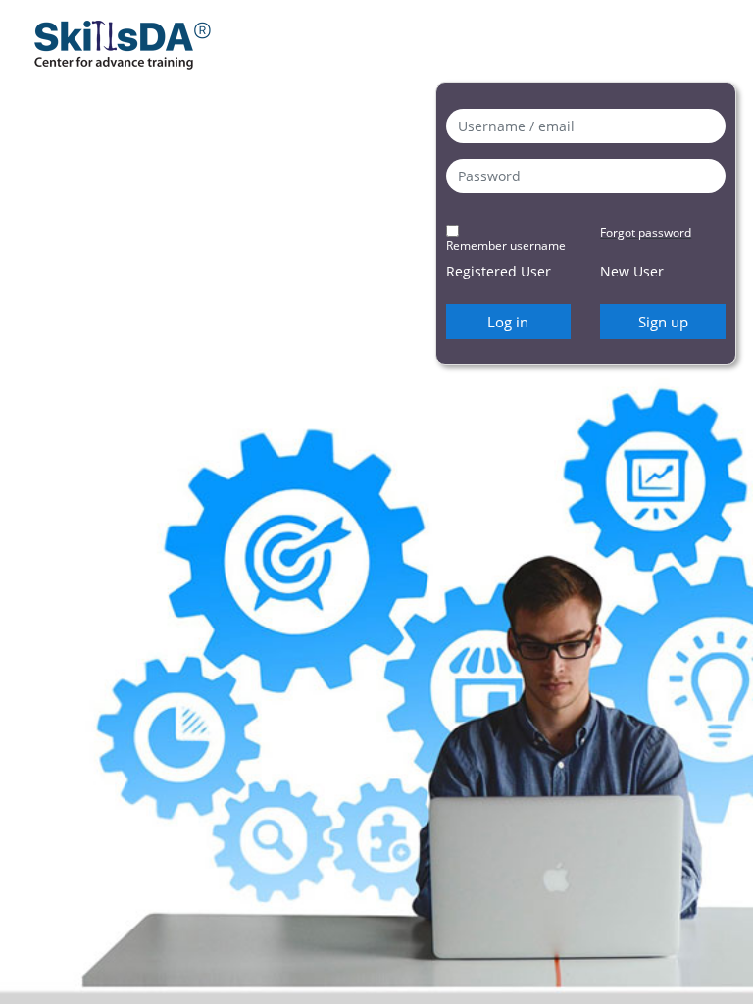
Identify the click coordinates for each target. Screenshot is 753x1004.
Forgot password (645, 233)
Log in (507, 321)
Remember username (506, 245)
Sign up (663, 321)
